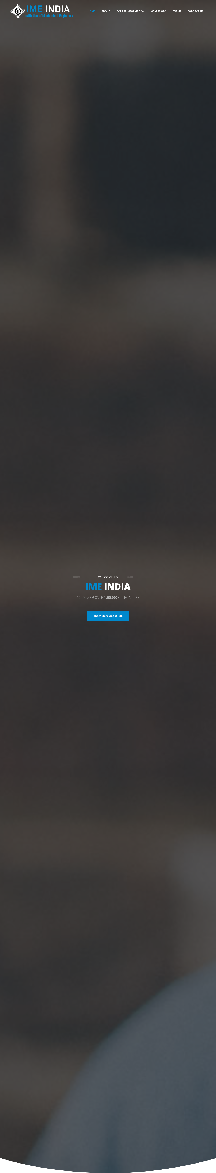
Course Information (131, 11)
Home (91, 11)
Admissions (158, 11)
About (105, 11)
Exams (177, 11)
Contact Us (195, 11)
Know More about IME (108, 616)
